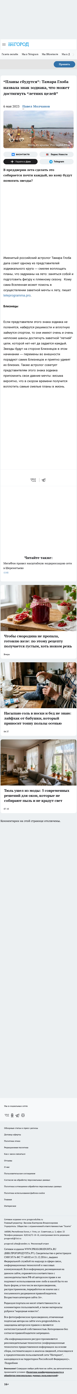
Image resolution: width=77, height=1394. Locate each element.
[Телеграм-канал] (56, 161)
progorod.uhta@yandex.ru (17, 1243)
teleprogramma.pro (17, 295)
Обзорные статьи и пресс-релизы (21, 1128)
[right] (73, 54)
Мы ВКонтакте (50, 54)
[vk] (33, 480)
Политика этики (12, 1141)
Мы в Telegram (30, 54)
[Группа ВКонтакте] (20, 154)
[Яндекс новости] (56, 154)
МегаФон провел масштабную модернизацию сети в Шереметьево (37, 567)
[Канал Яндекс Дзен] (20, 161)
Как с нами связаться (14, 1154)
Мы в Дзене (68, 54)
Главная (8, 1199)
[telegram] (44, 480)
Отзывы (8, 1160)
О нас (7, 1167)
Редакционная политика (16, 1147)
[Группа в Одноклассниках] (12, 1115)
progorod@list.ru (12, 1238)
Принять (64, 64)
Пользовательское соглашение (19, 1173)
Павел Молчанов (36, 106)
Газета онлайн (10, 54)
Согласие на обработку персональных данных (27, 1180)
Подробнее (11, 1363)
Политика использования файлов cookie (24, 1193)
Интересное (10, 1206)
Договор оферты (12, 1134)
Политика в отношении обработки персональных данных (33, 1186)
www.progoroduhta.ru (32, 1219)
